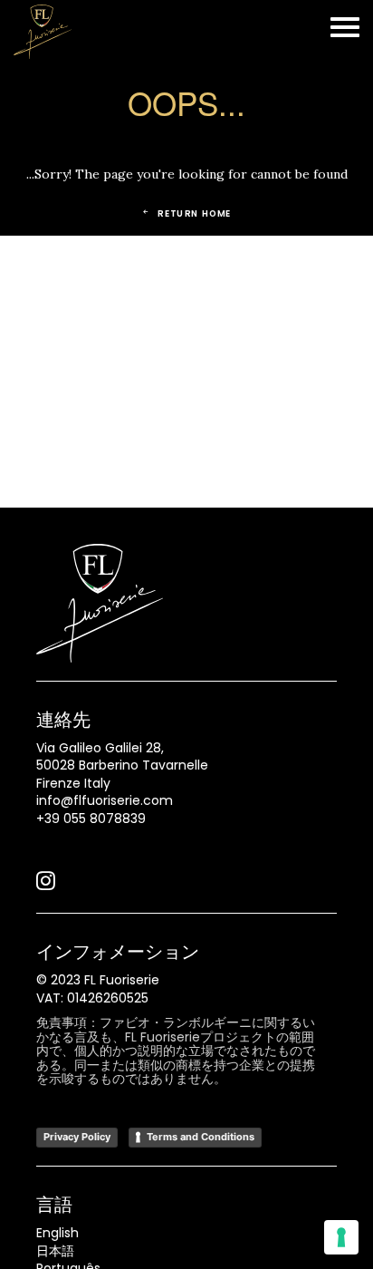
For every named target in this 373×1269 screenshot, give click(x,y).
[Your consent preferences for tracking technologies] (341, 1237)
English (57, 1233)
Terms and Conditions (200, 1136)
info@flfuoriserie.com (104, 800)
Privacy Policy (76, 1136)
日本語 (55, 1251)
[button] (45, 886)
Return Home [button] (195, 213)
